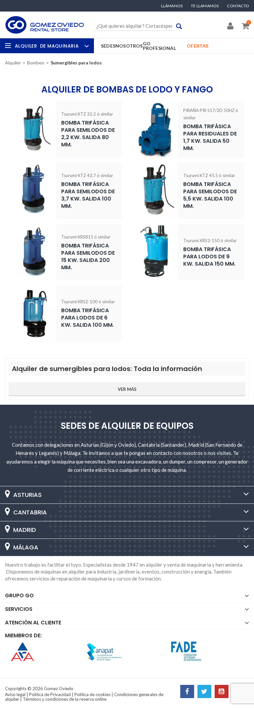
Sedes (108, 46)
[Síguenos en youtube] (222, 692)
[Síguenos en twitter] (204, 692)
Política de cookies (92, 694)
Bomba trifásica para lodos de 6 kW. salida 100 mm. (87, 318)
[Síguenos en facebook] (187, 692)
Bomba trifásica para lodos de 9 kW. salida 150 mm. (209, 256)
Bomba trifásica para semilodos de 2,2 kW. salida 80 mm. (88, 133)
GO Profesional (159, 46)
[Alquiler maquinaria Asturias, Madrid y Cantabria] (44, 25)
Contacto (238, 6)
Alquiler (47, 46)
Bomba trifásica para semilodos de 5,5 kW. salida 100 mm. (210, 195)
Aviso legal (15, 694)
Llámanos (172, 6)
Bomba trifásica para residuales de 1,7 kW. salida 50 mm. (210, 137)
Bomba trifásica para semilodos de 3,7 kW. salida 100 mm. (88, 195)
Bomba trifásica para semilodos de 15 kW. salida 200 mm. (88, 256)
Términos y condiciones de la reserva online (64, 699)
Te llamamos (205, 6)
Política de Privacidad (50, 694)
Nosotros (129, 46)
